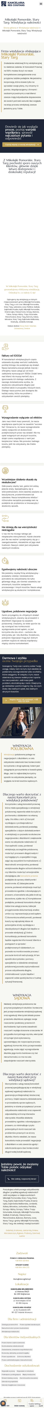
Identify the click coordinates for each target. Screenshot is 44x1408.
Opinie (32, 1406)
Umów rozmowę (19, 1406)
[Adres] (40, 1400)
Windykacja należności (29, 28)
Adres (41, 1406)
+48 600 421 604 (22, 1260)
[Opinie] (31, 1400)
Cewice (27, 328)
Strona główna (10, 28)
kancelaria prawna (29, 876)
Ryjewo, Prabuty (24, 1233)
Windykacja (9, 754)
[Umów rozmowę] (19, 1400)
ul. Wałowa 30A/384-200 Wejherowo (22, 1291)
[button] (41, 4)
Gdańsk (9, 1230)
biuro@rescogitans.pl (22, 1279)
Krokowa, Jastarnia (22, 1230)
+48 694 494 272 (22, 1267)
